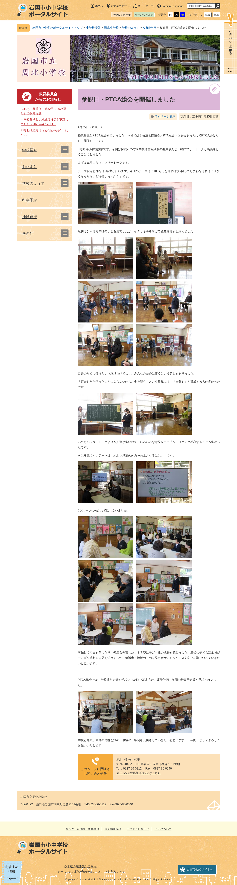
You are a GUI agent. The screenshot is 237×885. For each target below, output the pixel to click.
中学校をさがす (144, 14)
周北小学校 (111, 27)
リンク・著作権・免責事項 (82, 829)
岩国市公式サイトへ (199, 869)
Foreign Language (172, 5)
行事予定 (29, 200)
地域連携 (29, 217)
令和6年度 (149, 27)
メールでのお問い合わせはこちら (138, 773)
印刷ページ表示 (165, 116)
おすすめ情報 (12, 869)
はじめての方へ (120, 5)
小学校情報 (93, 27)
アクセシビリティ (138, 829)
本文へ (99, 5)
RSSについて (163, 829)
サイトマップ (145, 5)
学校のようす (131, 27)
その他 (27, 234)
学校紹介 (29, 150)
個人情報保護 (113, 829)
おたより (29, 167)
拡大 (207, 14)
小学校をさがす (122, 14)
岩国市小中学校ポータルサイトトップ (57, 27)
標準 (216, 14)
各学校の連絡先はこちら (80, 866)
